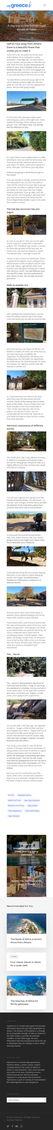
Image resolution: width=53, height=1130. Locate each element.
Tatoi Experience (14, 811)
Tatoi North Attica (32, 811)
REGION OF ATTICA (16, 805)
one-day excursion (32, 800)
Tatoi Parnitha (13, 816)
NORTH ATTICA (14, 800)
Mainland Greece (24, 795)
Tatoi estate (32, 805)
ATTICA (31, 18)
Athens (22, 18)
